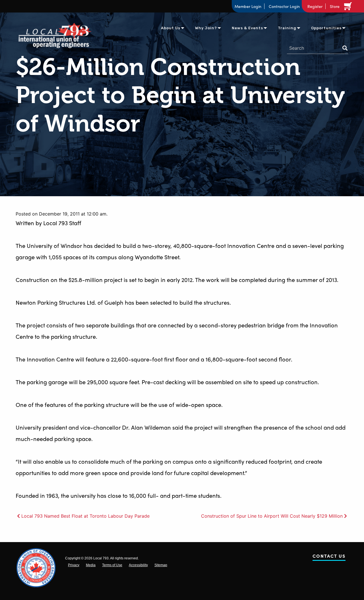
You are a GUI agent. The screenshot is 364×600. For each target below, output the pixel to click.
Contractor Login (284, 6)
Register (314, 6)
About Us (170, 28)
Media (91, 565)
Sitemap (160, 565)
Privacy (73, 565)
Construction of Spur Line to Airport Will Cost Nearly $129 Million (272, 516)
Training (287, 28)
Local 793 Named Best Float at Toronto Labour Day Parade (85, 516)
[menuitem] (170, 27)
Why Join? (206, 28)
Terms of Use (112, 565)
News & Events (247, 28)
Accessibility (138, 565)
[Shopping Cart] (349, 6)
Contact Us (329, 557)
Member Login (248, 6)
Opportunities (326, 28)
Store (335, 6)
